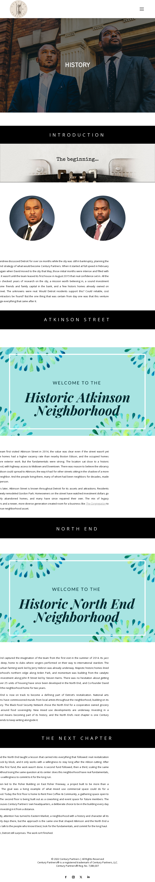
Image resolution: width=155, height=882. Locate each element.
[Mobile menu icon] (142, 9)
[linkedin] (88, 877)
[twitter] (81, 877)
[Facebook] (66, 877)
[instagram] (73, 877)
